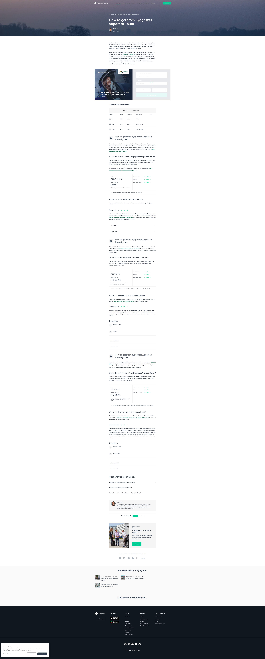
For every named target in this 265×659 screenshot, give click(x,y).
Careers (127, 632)
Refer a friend (128, 630)
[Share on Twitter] (137, 558)
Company (127, 617)
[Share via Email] (120, 558)
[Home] (101, 613)
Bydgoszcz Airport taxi (129, 54)
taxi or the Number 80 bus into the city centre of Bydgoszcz (133, 417)
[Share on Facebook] (133, 559)
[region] (25, 650)
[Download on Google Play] (116, 622)
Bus (113, 124)
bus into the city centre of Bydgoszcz (124, 301)
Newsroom (127, 621)
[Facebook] (125, 644)
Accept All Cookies (42, 653)
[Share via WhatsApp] (124, 559)
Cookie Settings (128, 634)
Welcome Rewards (129, 628)
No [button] (141, 516)
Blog (126, 619)
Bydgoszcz (123, 14)
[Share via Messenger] (128, 559)
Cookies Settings (7, 653)
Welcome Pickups (114, 14)
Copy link (143, 558)
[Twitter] (129, 644)
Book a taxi (167, 3)
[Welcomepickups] (101, 3)
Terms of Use (128, 623)
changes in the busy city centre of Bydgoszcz (121, 217)
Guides (133, 3)
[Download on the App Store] (116, 618)
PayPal (156, 621)
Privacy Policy (128, 625)
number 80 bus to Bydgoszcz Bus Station (129, 248)
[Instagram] (132, 644)
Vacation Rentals (144, 619)
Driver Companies (144, 625)
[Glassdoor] (136, 644)
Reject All (32, 653)
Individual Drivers (144, 623)
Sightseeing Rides (126, 3)
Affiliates (142, 621)
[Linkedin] (139, 644)
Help (101, 619)
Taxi (113, 119)
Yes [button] (135, 516)
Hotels (141, 617)
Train (113, 129)
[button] (129, 109)
